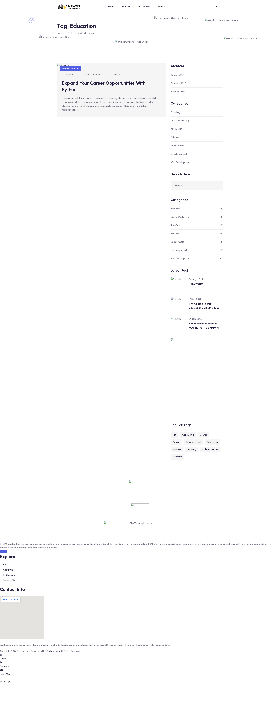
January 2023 (178, 91)
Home (111, 6)
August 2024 (177, 75)
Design (176, 442)
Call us (219, 6)
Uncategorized (179, 154)
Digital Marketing (180, 120)
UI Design (177, 456)
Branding (175, 112)
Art (174, 434)
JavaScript (176, 128)
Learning (191, 449)
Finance (177, 449)
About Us (126, 6)
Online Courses (210, 449)
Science (175, 137)
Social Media (177, 145)
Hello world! (196, 284)
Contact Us (163, 6)
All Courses (144, 6)
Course (203, 434)
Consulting (188, 434)
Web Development (70, 68)
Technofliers (53, 651)
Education (212, 442)
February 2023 (178, 83)
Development (193, 442)
